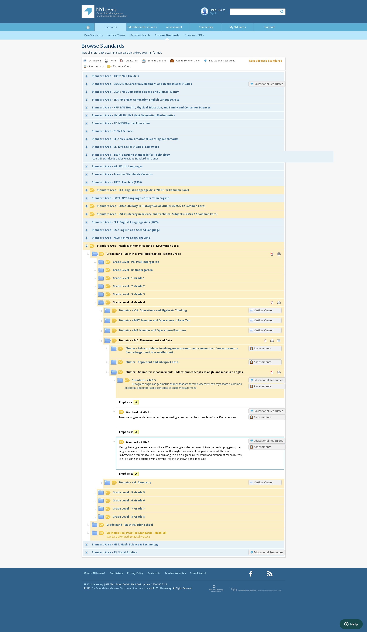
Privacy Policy (135, 573)
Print (278, 254)
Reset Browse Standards (265, 61)
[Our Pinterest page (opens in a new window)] (260, 574)
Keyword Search (140, 35)
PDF (272, 254)
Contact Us (153, 573)
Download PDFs (194, 35)
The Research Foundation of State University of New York (120, 588)
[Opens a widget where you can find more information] (351, 624)
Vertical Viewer (116, 35)
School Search (198, 573)
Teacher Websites (175, 573)
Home (88, 27)
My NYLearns (238, 27)
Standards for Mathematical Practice (136, 534)
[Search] (282, 12)
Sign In (213, 13)
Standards (110, 27)
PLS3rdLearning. (162, 588)
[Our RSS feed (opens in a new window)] (269, 574)
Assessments (262, 348)
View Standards (93, 35)
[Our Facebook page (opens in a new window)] (250, 574)
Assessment (174, 27)
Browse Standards (167, 35)
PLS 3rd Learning (93, 584)
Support (269, 27)
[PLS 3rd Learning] (216, 590)
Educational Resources (142, 27)
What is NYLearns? (94, 573)
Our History (116, 573)
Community (206, 27)
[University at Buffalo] (256, 590)
